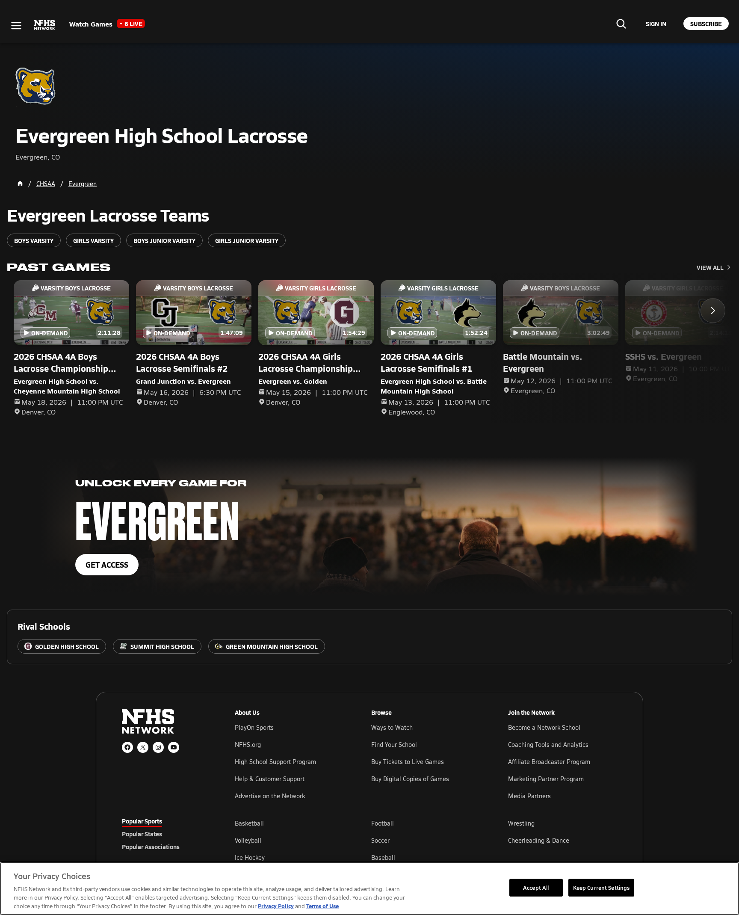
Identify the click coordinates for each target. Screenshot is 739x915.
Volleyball (248, 840)
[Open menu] (16, 25)
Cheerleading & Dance (538, 840)
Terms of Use (322, 906)
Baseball (383, 857)
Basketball (249, 823)
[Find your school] (621, 23)
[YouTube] (173, 747)
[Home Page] (20, 183)
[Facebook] (127, 747)
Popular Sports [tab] (142, 821)
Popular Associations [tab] (151, 847)
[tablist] (164, 834)
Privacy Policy (276, 906)
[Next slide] (713, 310)
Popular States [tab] (142, 834)
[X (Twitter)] (142, 747)
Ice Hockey (250, 857)
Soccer (380, 840)
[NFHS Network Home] (45, 25)
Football (382, 823)
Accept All (536, 887)
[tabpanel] (426, 840)
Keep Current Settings (601, 887)
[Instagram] (158, 747)
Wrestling (521, 823)
